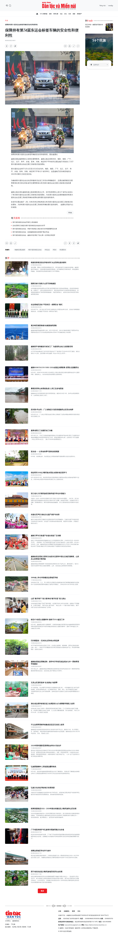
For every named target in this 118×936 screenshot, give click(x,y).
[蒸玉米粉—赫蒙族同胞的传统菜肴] (109, 27)
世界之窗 (55, 13)
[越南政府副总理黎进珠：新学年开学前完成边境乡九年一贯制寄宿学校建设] (16, 668)
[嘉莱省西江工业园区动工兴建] (16, 437)
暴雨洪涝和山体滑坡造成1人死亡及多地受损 (47, 388)
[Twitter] (15, 46)
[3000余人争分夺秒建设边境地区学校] (16, 584)
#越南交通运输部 (20, 250)
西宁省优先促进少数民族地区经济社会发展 (46, 871)
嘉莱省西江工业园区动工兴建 (41, 430)
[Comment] (78, 46)
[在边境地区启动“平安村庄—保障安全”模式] (16, 311)
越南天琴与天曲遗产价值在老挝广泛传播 (46, 535)
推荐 (7, 258)
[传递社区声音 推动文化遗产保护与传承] (16, 521)
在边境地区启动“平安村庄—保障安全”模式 (46, 304)
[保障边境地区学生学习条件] (16, 857)
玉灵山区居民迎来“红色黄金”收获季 (44, 682)
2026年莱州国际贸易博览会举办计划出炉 (46, 745)
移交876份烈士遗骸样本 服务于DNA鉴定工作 (47, 619)
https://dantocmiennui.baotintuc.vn (95, 925)
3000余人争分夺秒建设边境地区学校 (44, 577)
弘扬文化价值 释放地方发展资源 (43, 787)
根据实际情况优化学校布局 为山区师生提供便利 (48, 262)
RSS (79, 911)
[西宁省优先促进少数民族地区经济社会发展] (16, 878)
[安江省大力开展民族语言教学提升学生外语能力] (16, 500)
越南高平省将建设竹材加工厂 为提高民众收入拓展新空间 (52, 346)
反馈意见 (66, 911)
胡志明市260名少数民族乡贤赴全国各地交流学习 (49, 472)
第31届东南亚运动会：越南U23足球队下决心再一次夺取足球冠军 (34, 235)
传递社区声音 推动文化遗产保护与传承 (45, 514)
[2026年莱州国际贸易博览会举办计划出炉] (16, 752)
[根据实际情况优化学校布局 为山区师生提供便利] (16, 269)
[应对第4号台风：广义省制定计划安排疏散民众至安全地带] (16, 416)
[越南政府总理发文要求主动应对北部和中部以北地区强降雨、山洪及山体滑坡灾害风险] (16, 563)
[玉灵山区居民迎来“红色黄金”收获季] (16, 689)
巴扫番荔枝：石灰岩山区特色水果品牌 (45, 640)
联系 (73, 911)
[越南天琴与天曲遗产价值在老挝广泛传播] (16, 542)
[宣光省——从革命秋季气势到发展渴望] (16, 458)
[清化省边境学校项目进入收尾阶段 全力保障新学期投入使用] (16, 710)
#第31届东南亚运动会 (35, 250)
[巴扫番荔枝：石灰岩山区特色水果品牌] (16, 647)
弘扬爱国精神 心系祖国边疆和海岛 (43, 766)
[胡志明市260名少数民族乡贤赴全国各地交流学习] (16, 479)
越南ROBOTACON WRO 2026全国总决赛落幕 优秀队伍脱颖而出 (55, 367)
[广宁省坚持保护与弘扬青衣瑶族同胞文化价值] (16, 836)
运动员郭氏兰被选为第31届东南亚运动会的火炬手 (29, 225)
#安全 (54, 250)
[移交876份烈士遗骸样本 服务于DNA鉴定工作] (16, 626)
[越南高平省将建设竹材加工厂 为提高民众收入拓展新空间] (16, 353)
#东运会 (47, 250)
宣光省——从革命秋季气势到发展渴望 (45, 451)
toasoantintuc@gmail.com (73, 925)
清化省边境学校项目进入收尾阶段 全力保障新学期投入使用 (52, 703)
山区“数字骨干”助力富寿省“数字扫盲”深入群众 (48, 598)
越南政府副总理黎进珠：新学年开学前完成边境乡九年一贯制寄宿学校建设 (55, 662)
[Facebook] (11, 46)
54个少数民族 (43, 13)
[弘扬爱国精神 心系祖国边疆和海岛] (16, 773)
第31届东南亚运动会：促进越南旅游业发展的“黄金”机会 (31, 232)
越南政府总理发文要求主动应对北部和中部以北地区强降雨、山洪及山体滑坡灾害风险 (55, 557)
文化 (65, 13)
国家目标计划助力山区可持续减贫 (43, 283)
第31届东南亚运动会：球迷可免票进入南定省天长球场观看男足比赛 (35, 229)
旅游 (74, 13)
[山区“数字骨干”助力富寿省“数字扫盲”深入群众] (16, 605)
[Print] (69, 46)
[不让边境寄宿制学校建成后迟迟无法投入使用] (16, 731)
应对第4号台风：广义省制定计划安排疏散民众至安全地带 (52, 409)
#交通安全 (63, 250)
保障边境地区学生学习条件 (41, 850)
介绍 (59, 911)
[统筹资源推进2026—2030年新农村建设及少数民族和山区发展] (16, 815)
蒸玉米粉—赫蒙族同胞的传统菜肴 (94, 26)
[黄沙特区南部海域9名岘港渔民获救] (16, 332)
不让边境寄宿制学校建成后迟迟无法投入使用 (47, 724)
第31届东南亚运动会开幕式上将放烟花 (25, 222)
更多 (42, 891)
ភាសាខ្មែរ (110, 5)
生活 (69, 13)
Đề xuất (89, 20)
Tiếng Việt (102, 5)
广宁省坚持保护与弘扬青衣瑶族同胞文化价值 (47, 829)
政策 (50, 13)
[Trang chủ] (37, 14)
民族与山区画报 (59, 5)
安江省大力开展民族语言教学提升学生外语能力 (48, 493)
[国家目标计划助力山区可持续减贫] (16, 290)
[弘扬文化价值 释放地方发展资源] (16, 794)
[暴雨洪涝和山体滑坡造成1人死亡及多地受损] (16, 395)
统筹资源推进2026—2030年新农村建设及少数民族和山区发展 (53, 808)
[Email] (65, 46)
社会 (61, 13)
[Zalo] (6, 46)
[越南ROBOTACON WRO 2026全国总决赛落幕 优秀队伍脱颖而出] (16, 374)
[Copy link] (74, 46)
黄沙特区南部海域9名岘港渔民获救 (44, 325)
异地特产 (79, 13)
